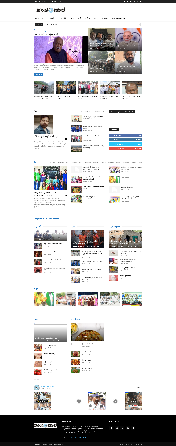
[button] (124, 1)
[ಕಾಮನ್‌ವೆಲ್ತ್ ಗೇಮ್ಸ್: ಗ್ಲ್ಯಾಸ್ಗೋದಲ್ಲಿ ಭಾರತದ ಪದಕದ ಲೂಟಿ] (76, 279)
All (81, 111)
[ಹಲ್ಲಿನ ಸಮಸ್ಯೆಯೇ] (38, 364)
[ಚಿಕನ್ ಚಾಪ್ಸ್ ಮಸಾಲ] (76, 370)
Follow (138, 140)
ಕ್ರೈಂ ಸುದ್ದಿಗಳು (62, 18)
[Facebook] (127, 1)
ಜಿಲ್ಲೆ (43, 18)
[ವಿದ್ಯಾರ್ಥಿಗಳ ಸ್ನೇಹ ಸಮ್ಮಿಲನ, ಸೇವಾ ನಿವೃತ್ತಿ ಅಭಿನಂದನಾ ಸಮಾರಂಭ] (77, 169)
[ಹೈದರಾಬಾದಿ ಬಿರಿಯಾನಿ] (76, 346)
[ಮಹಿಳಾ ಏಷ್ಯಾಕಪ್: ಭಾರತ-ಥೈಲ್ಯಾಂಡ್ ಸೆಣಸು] (77, 128)
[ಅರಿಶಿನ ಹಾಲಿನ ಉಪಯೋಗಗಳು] (50, 332)
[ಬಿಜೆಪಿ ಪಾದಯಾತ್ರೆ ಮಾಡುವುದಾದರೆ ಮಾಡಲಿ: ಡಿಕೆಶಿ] (110, 87)
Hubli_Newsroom (38, 195)
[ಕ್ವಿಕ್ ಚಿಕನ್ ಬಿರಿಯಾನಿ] (88, 332)
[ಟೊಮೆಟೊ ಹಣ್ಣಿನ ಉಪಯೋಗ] (38, 372)
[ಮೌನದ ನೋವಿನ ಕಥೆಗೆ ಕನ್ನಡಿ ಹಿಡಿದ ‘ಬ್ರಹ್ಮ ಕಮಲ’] (38, 270)
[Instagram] (130, 1)
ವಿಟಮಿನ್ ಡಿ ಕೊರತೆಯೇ (50, 345)
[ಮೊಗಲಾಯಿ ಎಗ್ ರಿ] (76, 362)
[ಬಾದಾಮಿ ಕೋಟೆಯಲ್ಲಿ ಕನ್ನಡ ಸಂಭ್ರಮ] (38, 262)
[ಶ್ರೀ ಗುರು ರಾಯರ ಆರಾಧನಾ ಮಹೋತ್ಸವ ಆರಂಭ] (77, 189)
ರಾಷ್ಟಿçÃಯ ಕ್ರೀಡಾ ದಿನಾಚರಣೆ (53, 24)
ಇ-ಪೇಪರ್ (88, 18)
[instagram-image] (42, 401)
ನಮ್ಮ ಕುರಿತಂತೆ (53, 1)
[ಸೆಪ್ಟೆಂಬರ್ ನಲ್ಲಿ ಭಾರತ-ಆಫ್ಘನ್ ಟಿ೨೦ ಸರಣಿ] (76, 263)
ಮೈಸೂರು (95, 162)
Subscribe (138, 148)
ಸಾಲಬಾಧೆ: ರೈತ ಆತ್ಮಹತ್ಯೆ (125, 275)
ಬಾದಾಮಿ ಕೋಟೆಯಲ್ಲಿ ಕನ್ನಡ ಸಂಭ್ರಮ (53, 260)
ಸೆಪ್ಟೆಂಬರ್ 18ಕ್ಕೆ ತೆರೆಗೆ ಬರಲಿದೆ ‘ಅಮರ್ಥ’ (53, 244)
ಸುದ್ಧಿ (36, 18)
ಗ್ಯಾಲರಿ (95, 18)
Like (140, 135)
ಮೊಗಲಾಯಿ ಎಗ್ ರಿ (86, 360)
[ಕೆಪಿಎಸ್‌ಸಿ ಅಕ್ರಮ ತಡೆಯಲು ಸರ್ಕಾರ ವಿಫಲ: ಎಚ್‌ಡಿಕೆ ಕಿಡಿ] (101, 39)
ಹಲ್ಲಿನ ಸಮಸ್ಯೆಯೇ (48, 362)
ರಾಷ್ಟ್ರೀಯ (97, 111)
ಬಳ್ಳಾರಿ (80, 162)
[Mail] (134, 1)
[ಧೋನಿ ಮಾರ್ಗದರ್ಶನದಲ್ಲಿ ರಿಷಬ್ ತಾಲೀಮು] (76, 271)
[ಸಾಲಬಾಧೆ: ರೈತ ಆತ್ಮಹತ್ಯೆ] (113, 278)
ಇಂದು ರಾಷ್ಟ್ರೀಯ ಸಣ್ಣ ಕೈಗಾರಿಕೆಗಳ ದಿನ (93, 116)
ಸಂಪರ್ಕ (59, 1)
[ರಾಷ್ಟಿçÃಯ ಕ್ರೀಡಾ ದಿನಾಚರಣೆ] (50, 178)
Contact (121, 444)
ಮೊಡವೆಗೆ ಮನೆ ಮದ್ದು (49, 353)
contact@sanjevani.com (78, 437)
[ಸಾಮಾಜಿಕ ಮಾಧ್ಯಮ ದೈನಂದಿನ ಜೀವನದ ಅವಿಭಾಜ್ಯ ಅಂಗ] (114, 169)
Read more (38, 74)
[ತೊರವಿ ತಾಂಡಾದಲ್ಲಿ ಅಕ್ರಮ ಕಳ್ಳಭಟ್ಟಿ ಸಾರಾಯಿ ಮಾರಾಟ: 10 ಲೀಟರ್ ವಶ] (125, 239)
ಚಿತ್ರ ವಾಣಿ (51, 18)
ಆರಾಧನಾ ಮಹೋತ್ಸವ (127, 187)
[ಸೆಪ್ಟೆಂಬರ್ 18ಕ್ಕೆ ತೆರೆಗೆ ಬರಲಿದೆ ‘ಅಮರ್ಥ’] (38, 246)
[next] (139, 24)
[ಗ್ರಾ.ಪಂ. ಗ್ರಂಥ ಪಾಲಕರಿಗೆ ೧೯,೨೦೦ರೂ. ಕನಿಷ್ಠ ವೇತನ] (129, 62)
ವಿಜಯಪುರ (126, 162)
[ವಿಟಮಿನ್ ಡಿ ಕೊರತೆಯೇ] (38, 347)
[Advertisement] (105, 10)
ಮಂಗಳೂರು (61, 162)
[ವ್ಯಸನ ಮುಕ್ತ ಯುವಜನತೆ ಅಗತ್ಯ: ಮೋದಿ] (129, 39)
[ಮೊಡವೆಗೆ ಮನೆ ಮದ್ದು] (38, 356)
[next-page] (38, 104)
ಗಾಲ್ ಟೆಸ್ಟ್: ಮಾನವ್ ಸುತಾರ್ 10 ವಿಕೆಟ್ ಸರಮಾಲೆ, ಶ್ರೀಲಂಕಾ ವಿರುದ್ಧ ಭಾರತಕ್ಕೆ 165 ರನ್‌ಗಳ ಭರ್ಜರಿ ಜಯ (92, 253)
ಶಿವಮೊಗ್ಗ (118, 162)
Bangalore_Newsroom (79, 246)
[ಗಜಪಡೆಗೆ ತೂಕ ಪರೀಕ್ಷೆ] (101, 62)
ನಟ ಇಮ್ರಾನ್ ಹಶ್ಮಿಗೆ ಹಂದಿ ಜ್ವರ (46, 136)
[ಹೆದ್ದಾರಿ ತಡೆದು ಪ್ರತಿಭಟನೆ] (77, 199)
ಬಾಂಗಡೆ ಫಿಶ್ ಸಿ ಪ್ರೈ (86, 352)
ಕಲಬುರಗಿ (74, 162)
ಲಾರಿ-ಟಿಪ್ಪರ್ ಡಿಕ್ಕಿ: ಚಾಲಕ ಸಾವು (127, 267)
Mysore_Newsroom (39, 139)
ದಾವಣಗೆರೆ (103, 162)
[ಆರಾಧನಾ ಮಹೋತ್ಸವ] (114, 189)
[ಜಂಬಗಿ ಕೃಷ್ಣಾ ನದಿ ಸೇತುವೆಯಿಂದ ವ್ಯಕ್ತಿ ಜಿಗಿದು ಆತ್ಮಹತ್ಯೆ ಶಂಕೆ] (113, 253)
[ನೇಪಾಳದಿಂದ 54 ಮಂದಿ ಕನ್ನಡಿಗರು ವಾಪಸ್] (88, 87)
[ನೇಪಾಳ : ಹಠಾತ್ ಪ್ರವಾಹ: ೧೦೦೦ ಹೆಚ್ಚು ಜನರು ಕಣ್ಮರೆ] (77, 148)
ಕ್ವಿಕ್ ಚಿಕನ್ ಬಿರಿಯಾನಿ (80, 336)
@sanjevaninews (47, 386)
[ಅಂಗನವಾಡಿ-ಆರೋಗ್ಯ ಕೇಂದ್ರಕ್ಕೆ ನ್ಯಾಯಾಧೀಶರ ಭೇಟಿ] (77, 179)
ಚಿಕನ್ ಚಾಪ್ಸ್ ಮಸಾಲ (87, 368)
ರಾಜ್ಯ (103, 111)
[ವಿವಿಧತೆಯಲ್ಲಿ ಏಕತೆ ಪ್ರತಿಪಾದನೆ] (61, 49)
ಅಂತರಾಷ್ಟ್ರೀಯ (88, 111)
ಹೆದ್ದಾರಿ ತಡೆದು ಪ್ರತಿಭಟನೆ (89, 196)
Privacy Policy (138, 444)
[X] (137, 1)
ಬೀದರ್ (140, 162)
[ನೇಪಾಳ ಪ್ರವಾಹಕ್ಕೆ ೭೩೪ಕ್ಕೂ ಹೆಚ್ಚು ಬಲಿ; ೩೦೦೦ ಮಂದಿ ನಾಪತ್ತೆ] (44, 87)
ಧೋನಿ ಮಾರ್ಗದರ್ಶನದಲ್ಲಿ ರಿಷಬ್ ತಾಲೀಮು (92, 269)
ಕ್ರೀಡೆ (79, 18)
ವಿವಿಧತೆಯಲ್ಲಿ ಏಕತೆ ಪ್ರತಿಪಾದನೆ (46, 34)
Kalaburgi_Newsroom (41, 239)
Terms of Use (129, 444)
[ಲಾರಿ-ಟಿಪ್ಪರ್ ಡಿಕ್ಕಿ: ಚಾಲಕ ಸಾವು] (113, 269)
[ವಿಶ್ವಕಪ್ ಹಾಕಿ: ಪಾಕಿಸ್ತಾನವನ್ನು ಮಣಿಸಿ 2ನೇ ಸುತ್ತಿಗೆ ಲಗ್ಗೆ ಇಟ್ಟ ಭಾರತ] (88, 239)
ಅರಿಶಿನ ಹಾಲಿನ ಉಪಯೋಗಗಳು (46, 338)
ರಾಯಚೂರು (88, 162)
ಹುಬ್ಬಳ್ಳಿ (67, 162)
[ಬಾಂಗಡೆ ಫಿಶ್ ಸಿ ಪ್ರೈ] (76, 354)
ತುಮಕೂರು (111, 162)
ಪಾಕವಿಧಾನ (105, 18)
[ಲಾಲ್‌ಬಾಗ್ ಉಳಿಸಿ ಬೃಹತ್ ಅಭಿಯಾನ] (66, 87)
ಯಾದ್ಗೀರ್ (133, 162)
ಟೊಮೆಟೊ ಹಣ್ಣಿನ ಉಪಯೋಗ (51, 370)
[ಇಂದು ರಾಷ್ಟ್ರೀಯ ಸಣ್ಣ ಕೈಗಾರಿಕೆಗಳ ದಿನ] (77, 118)
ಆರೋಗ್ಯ (71, 18)
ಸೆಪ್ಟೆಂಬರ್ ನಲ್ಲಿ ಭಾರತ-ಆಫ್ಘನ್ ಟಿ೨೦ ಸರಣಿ (92, 261)
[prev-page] (35, 104)
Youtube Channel (119, 18)
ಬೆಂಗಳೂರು (52, 162)
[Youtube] (140, 1)
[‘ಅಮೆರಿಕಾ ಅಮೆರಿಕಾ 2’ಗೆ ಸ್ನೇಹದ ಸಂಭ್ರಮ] (38, 254)
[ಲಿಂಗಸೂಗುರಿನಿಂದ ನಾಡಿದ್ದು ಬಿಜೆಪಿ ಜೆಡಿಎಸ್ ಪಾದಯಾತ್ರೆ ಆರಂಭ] (114, 199)
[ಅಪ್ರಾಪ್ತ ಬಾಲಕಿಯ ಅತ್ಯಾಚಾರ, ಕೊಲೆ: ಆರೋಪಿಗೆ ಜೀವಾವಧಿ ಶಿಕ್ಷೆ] (113, 261)
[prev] (136, 24)
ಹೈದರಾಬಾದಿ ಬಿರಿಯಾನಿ (87, 344)
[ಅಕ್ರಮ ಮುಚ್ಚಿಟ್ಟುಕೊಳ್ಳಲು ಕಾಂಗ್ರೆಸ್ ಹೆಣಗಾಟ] (132, 87)
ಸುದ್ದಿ (35, 111)
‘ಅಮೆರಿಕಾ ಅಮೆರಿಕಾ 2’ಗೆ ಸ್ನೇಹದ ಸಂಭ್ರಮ (54, 252)
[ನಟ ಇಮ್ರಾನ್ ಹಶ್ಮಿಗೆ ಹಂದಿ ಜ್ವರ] (50, 124)
